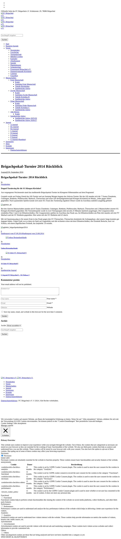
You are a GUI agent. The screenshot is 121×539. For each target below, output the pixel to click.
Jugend (8, 388)
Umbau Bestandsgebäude (9, 248)
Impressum (10, 395)
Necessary (7, 456)
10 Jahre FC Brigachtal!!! (9, 263)
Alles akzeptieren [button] (19, 423)
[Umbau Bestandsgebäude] (16, 237)
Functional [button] (5, 495)
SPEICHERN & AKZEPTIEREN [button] (14, 537)
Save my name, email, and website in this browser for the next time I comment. (33, 312)
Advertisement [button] (6, 522)
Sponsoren (10, 390)
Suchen (4, 40)
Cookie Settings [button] (7, 423)
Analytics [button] (4, 513)
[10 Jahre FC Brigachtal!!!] (16, 253)
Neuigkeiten (5, 184)
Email (50, 303)
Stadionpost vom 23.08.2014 (33, 233)
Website (50, 307)
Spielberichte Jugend (8, 270)
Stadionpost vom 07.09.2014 (11, 233)
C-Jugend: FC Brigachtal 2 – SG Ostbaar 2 (15, 275)
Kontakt (9, 392)
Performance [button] (5, 504)
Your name (51, 299)
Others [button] (3, 530)
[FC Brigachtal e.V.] (17, 378)
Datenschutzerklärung (14, 397)
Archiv (3, 325)
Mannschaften (11, 386)
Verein (8, 384)
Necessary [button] (5, 453)
